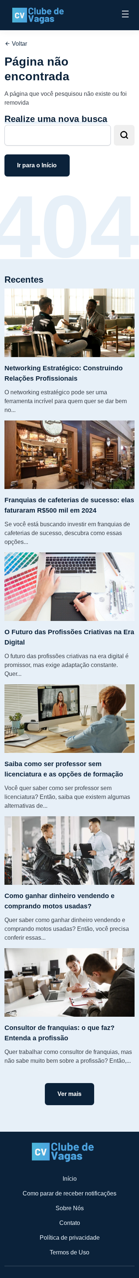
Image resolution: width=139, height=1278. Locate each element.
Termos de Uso (69, 1252)
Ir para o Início (37, 165)
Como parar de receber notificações (69, 1193)
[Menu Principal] (125, 15)
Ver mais (69, 1094)
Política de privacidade (70, 1238)
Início (70, 1179)
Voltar (18, 44)
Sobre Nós (70, 1208)
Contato (69, 1223)
